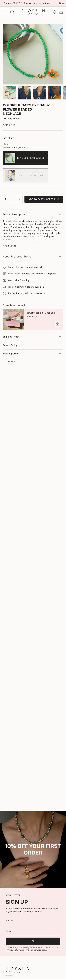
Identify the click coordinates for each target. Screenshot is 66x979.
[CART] (61, 12)
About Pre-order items (17, 256)
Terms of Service (32, 949)
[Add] (57, 324)
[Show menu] (4, 12)
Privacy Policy (13, 949)
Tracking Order (11, 353)
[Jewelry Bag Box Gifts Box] (13, 319)
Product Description (14, 214)
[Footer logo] (16, 970)
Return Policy (10, 345)
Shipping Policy (11, 336)
